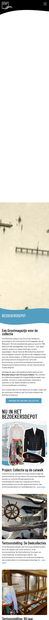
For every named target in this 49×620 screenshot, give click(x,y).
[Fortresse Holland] (7, 5)
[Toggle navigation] (45, 4)
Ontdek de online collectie (24, 400)
